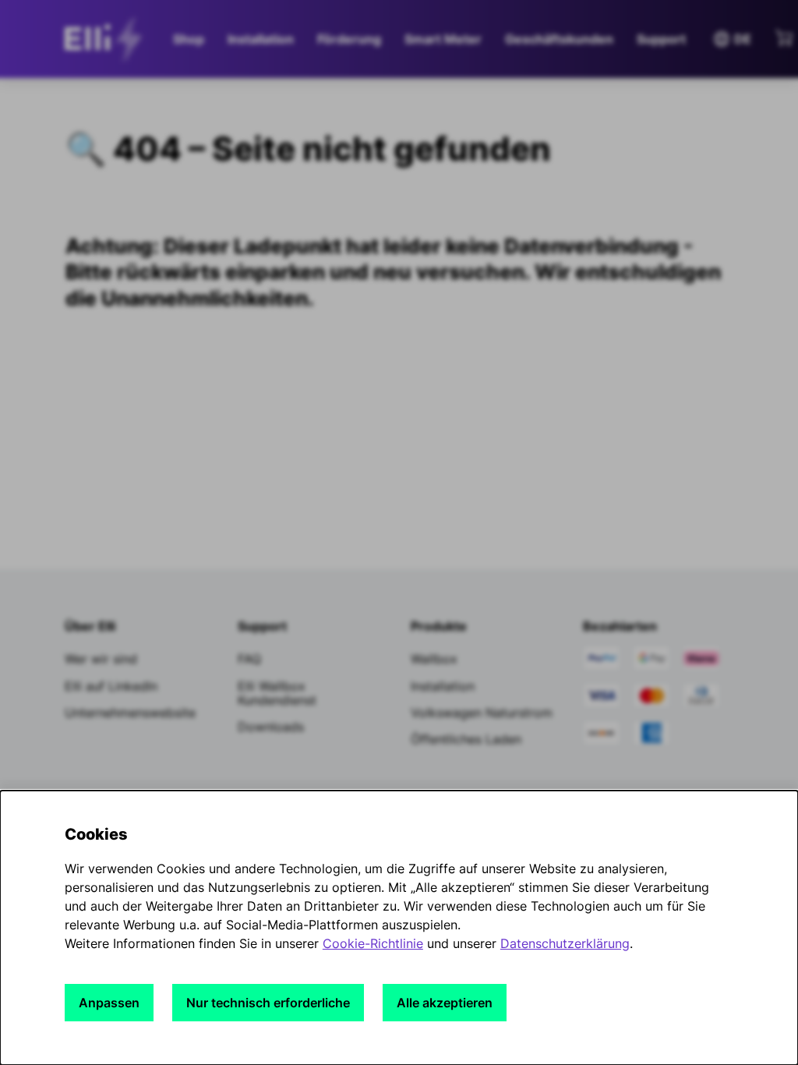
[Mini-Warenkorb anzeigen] (784, 37)
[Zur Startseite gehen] (107, 39)
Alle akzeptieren (445, 1002)
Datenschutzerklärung (565, 943)
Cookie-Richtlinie (373, 943)
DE (731, 39)
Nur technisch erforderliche (268, 1002)
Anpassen (109, 1002)
